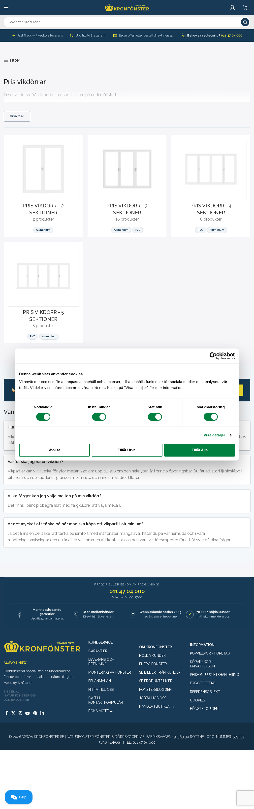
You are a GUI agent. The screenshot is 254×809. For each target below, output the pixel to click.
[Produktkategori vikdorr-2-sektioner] (43, 186)
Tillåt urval (127, 450)
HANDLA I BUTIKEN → (157, 706)
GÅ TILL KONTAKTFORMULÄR (105, 700)
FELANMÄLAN (99, 681)
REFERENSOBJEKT (205, 692)
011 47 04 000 (231, 35)
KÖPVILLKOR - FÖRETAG (210, 653)
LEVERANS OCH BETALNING (101, 661)
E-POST (116, 742)
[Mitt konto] (232, 7)
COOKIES (197, 700)
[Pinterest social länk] (35, 713)
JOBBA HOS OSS (152, 698)
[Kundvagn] (245, 7)
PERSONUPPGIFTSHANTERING (211, 675)
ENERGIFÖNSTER (153, 664)
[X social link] (13, 713)
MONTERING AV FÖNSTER (109, 672)
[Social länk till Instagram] (20, 713)
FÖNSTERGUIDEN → (206, 709)
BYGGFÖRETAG (203, 683)
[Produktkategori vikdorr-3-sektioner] (127, 186)
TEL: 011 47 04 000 (140, 742)
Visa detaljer (214, 435)
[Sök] (245, 22)
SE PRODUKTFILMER (155, 681)
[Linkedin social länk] (42, 713)
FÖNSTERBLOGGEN (155, 690)
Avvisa (54, 450)
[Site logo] (127, 7)
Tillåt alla (200, 450)
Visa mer (17, 116)
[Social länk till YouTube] (28, 713)
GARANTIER (97, 651)
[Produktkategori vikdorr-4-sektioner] (211, 186)
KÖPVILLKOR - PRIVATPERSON (202, 664)
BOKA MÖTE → (100, 711)
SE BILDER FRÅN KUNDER (160, 672)
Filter (15, 60)
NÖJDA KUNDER (152, 655)
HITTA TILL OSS (101, 690)
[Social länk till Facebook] (7, 713)
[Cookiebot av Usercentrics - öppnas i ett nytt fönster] (213, 356)
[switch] (99, 417)
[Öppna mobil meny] (6, 7)
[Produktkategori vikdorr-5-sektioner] (43, 292)
